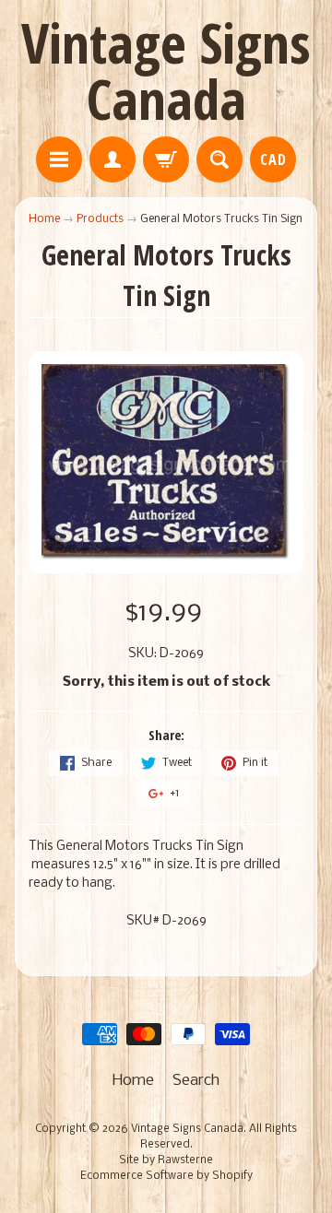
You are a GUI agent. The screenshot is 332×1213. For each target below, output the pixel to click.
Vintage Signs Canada (166, 70)
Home (44, 219)
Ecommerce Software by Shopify (166, 1176)
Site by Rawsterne (166, 1160)
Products (100, 219)
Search (195, 1080)
